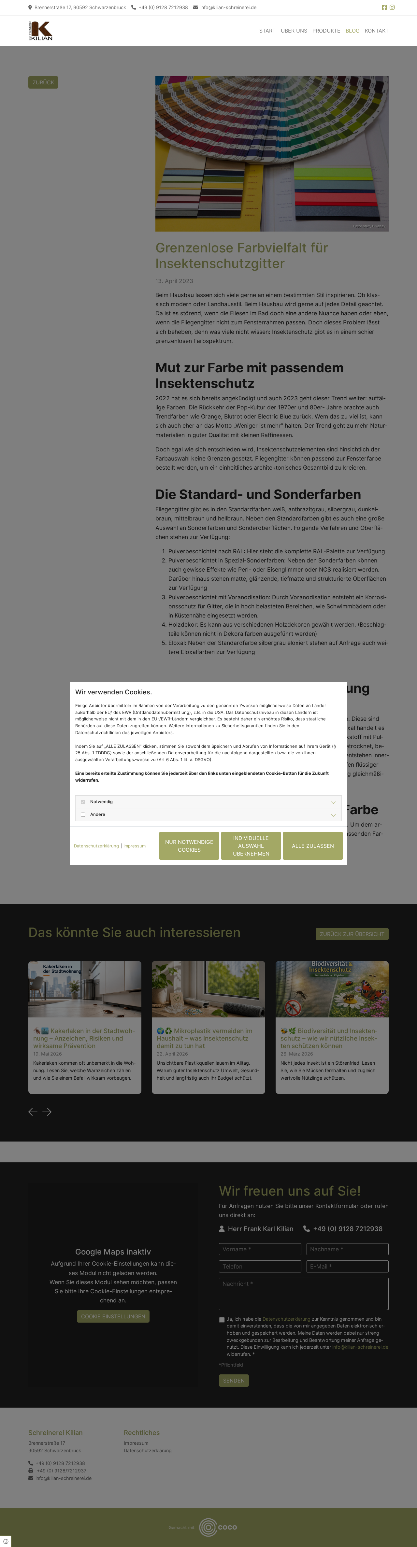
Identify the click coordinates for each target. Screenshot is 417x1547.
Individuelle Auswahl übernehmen (251, 846)
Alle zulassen (313, 846)
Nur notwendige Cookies (189, 846)
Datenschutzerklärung (96, 845)
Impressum (134, 845)
